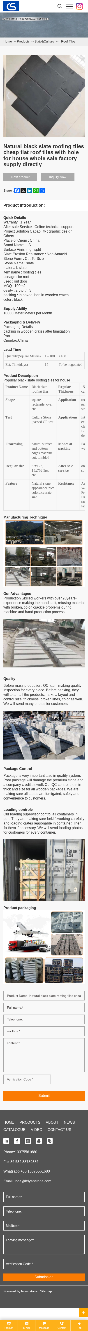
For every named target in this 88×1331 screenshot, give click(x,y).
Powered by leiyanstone (20, 1291)
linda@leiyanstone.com (32, 1181)
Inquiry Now (57, 177)
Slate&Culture (44, 41)
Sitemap (46, 1291)
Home (7, 41)
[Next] (80, 95)
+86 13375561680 (35, 1171)
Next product (20, 177)
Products (23, 41)
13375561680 (26, 1152)
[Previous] (8, 95)
